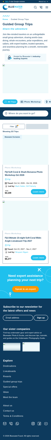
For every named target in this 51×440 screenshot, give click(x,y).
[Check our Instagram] (33, 423)
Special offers (10, 387)
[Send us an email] (4, 423)
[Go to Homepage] (12, 7)
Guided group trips (12, 382)
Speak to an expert (25, 289)
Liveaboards (9, 371)
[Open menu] (46, 7)
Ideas (6, 392)
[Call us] (11, 423)
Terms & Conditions (13, 416)
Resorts (7, 376)
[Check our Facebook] (39, 423)
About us (42, 1)
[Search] (35, 7)
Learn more (38, 192)
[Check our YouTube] (46, 424)
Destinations (9, 366)
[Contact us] (41, 7)
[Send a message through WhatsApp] (17, 423)
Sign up (41, 318)
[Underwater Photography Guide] (31, 347)
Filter (12, 126)
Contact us (8, 411)
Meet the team (10, 397)
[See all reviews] (3, 1)
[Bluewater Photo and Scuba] (11, 347)
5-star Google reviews (15, 1)
